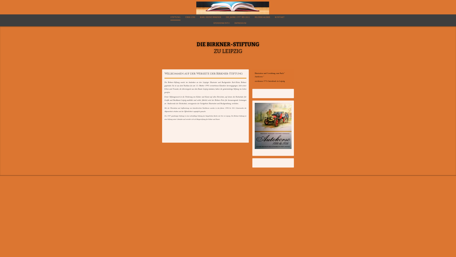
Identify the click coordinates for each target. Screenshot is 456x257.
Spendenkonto (221, 23)
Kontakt (279, 17)
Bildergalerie (262, 17)
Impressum (240, 23)
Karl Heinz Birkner (210, 17)
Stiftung (175, 17)
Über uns (190, 17)
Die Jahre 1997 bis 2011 (238, 17)
